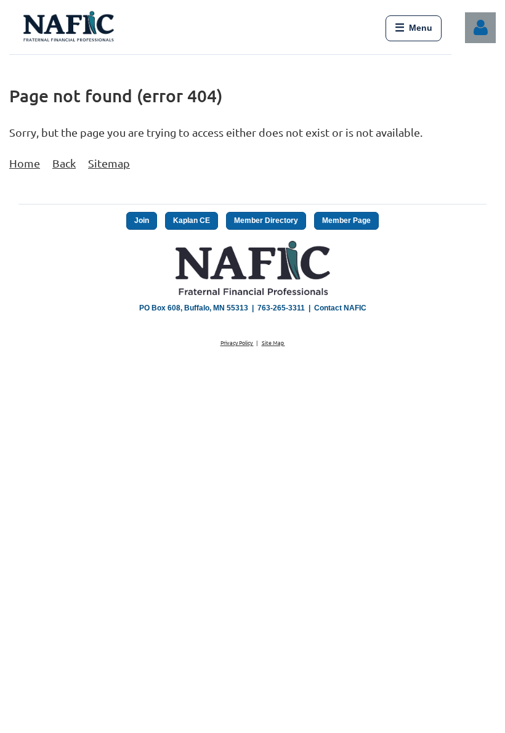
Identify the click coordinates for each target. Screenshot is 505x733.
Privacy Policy (237, 342)
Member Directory (266, 220)
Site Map (273, 342)
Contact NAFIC (340, 308)
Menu (413, 28)
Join (141, 220)
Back (64, 162)
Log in (480, 27)
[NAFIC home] (70, 28)
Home (24, 162)
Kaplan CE (191, 220)
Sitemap (109, 162)
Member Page (346, 220)
